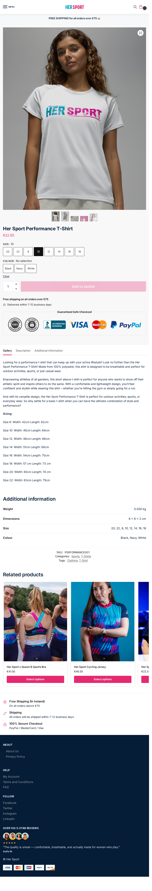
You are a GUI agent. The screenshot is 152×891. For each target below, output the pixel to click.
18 (79, 251)
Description (23, 350)
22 (18, 251)
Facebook (9, 803)
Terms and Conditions (18, 782)
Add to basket (83, 286)
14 (59, 251)
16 (69, 251)
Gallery (7, 350)
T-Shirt (83, 560)
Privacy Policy (15, 756)
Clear (6, 276)
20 (7, 251)
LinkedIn (9, 819)
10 (38, 251)
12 (49, 251)
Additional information (48, 350)
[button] (141, 7)
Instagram (10, 813)
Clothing (72, 560)
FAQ (6, 787)
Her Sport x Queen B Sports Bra (26, 666)
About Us (12, 751)
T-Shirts (86, 556)
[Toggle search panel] (135, 7)
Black (8, 268)
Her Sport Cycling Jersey (90, 666)
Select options (35, 679)
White (31, 268)
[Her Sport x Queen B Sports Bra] (35, 621)
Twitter (7, 808)
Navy (19, 268)
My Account (11, 776)
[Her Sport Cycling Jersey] (102, 621)
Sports (75, 556)
